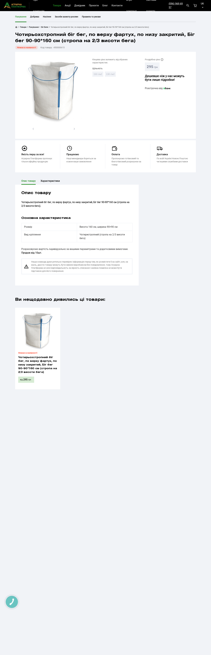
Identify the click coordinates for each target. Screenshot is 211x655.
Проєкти (94, 5)
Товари (57, 5)
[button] (33, 129)
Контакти (117, 5)
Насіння (47, 16)
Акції (68, 5)
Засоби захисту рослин (66, 16)
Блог (105, 5)
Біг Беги (44, 27)
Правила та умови (91, 16)
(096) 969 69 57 (176, 5)
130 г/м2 (111, 75)
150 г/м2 (98, 75)
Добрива (34, 16)
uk (202, 3)
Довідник (79, 5)
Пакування (20, 16)
